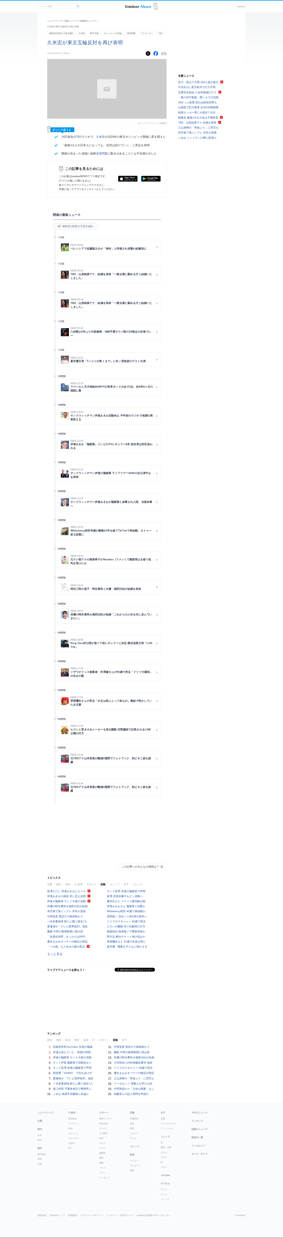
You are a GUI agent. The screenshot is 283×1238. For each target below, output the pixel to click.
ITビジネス (73, 1138)
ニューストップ (54, 21)
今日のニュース (200, 1112)
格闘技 (102, 1153)
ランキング (197, 1121)
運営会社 (42, 1215)
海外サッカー (105, 1118)
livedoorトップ (57, 1215)
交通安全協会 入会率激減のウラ (197, 92)
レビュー (134, 1160)
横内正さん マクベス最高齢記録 (126, 901)
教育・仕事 (166, 1147)
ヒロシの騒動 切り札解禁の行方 (126, 926)
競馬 (101, 1158)
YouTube (165, 1175)
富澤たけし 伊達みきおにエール (66, 891)
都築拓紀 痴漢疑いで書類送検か (126, 931)
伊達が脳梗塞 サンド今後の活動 (66, 901)
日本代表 (103, 1123)
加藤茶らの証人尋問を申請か (131, 1093)
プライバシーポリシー (91, 1215)
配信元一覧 (197, 1137)
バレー (102, 1172)
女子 (126, 884)
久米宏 (82, 33)
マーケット (73, 1123)
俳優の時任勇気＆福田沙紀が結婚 (67, 906)
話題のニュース (200, 1129)
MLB (101, 1138)
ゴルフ (102, 1143)
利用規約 (72, 1215)
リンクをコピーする (164, 54)
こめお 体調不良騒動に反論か (71, 1093)
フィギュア (104, 1177)
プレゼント (135, 1165)
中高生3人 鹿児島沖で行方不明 (196, 87)
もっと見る (55, 954)
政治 (40, 1140)
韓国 (40, 1159)
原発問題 (131, 33)
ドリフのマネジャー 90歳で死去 (126, 921)
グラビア (134, 1133)
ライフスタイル (168, 1123)
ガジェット (73, 1133)
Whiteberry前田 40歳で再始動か (126, 911)
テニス (102, 1148)
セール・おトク (200, 1153)
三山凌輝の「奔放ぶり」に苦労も (134, 1078)
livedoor (241, 6)
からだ (164, 1152)
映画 (132, 1154)
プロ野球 (103, 1133)
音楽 (132, 1123)
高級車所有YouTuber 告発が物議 (72, 1046)
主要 (49, 884)
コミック (165, 1199)
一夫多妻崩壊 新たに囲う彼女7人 (67, 921)
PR (69, 1148)
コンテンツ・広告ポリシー (120, 1215)
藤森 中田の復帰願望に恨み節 (65, 931)
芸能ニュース (70, 21)
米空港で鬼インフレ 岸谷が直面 (66, 911)
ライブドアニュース (138, 6)
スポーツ (91, 884)
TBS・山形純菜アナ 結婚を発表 (197, 122)
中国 (40, 1164)
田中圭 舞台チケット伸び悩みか (126, 936)
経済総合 (72, 1118)
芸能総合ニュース (87, 21)
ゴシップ (115, 884)
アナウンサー (147, 33)
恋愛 (163, 1118)
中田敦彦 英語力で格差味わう (65, 916)
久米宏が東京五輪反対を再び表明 (85, 42)
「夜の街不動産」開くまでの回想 (198, 97)
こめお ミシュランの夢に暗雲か (197, 137)
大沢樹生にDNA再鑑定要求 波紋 (133, 1062)
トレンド (138, 884)
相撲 (101, 1163)
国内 (58, 884)
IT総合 (71, 1143)
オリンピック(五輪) (113, 33)
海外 (67, 884)
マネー (164, 1157)
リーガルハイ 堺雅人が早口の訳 (133, 1083)
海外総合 (42, 1154)
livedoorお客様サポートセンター (154, 1215)
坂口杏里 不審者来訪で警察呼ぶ (72, 1088)
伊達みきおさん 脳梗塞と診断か (126, 906)
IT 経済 (78, 884)
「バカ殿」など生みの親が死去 (66, 946)
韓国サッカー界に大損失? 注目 (196, 112)
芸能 (102, 884)
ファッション (167, 1128)
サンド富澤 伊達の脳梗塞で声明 (126, 891)
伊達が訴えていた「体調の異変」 (73, 1052)
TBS (160, 33)
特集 (132, 1170)
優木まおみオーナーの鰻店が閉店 (67, 941)
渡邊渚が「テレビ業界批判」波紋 (67, 926)
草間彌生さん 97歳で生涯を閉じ (126, 941)
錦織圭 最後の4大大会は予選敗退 (198, 117)
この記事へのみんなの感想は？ (140, 866)
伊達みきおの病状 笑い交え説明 (66, 896)
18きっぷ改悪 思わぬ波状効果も (197, 102)
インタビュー (198, 1145)
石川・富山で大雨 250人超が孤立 (198, 82)
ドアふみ (156, 6)
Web (70, 1128)
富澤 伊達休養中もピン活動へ (125, 896)
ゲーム (164, 1194)
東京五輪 (94, 33)
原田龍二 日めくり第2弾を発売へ (127, 916)
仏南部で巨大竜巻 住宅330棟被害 (198, 107)
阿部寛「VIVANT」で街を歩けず (72, 1072)
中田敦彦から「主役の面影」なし (134, 1088)
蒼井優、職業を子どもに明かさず (127, 946)
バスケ (102, 1168)
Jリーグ (103, 1128)
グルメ (164, 1167)
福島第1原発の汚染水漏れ (61, 33)
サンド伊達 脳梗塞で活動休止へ (72, 1062)
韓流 (132, 1128)
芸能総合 (134, 1118)
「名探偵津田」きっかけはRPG (66, 936)
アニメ (164, 1189)
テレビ (133, 1138)
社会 (40, 1135)
